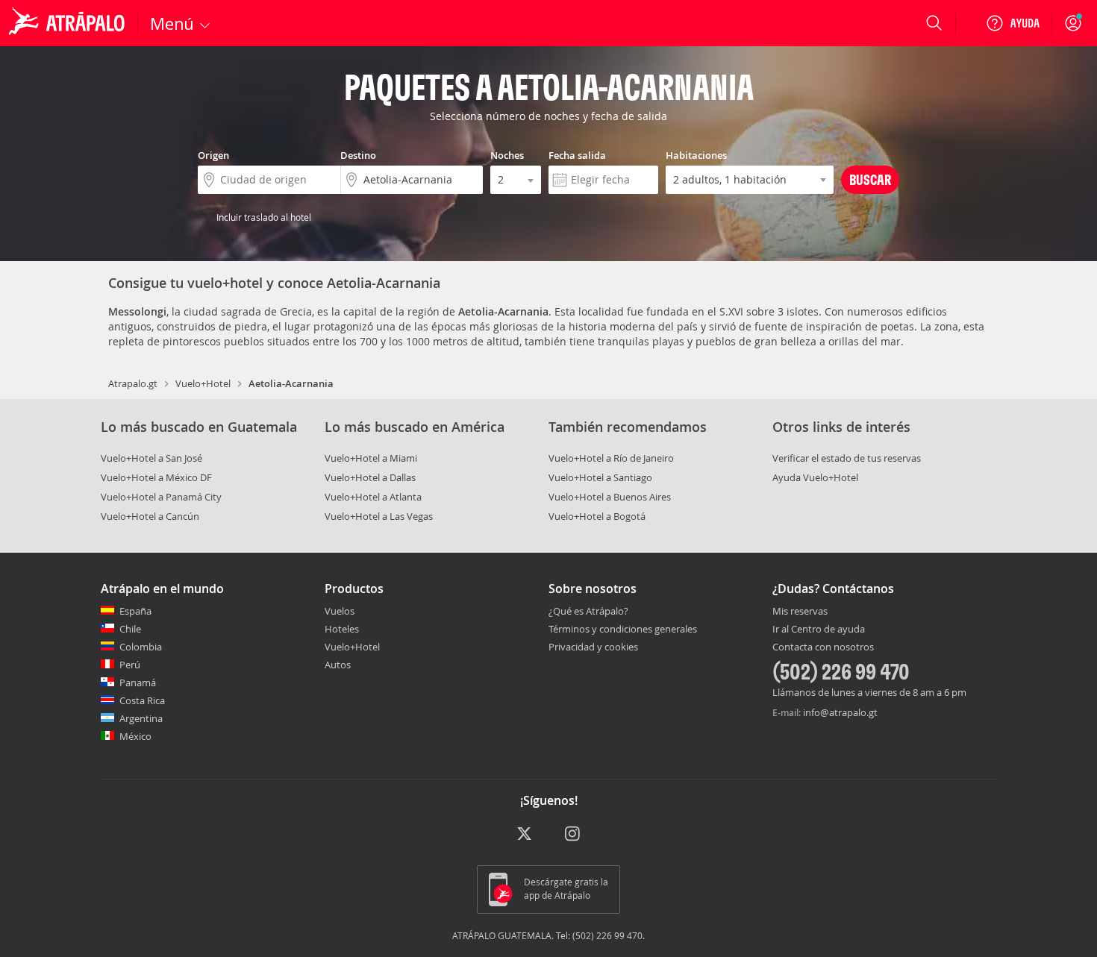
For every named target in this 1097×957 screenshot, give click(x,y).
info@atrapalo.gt (840, 712)
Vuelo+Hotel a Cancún (150, 516)
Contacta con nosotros (823, 647)
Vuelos (339, 611)
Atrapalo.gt (132, 383)
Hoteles (342, 629)
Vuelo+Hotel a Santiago (600, 477)
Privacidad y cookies (593, 646)
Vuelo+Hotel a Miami (371, 458)
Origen (213, 155)
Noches (507, 155)
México (135, 736)
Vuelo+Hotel (203, 383)
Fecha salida (577, 155)
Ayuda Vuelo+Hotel (815, 477)
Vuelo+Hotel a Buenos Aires (609, 496)
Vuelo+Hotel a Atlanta (373, 496)
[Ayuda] (1013, 23)
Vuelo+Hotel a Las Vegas (379, 516)
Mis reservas (800, 612)
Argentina (141, 718)
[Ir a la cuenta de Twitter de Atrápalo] (524, 834)
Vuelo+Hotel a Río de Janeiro (611, 458)
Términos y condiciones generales (622, 629)
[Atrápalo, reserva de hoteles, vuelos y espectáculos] (68, 23)
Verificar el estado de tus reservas (846, 458)
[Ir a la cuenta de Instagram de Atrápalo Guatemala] (573, 834)
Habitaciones (696, 155)
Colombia (140, 646)
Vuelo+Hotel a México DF (156, 477)
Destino (358, 155)
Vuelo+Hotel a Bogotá (597, 516)
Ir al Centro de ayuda (818, 630)
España (135, 611)
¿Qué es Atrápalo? (588, 611)
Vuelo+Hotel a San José (151, 458)
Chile (130, 629)
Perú (129, 664)
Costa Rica (142, 700)
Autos (338, 664)
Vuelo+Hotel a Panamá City (161, 496)
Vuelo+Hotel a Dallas (370, 477)
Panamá (137, 682)
